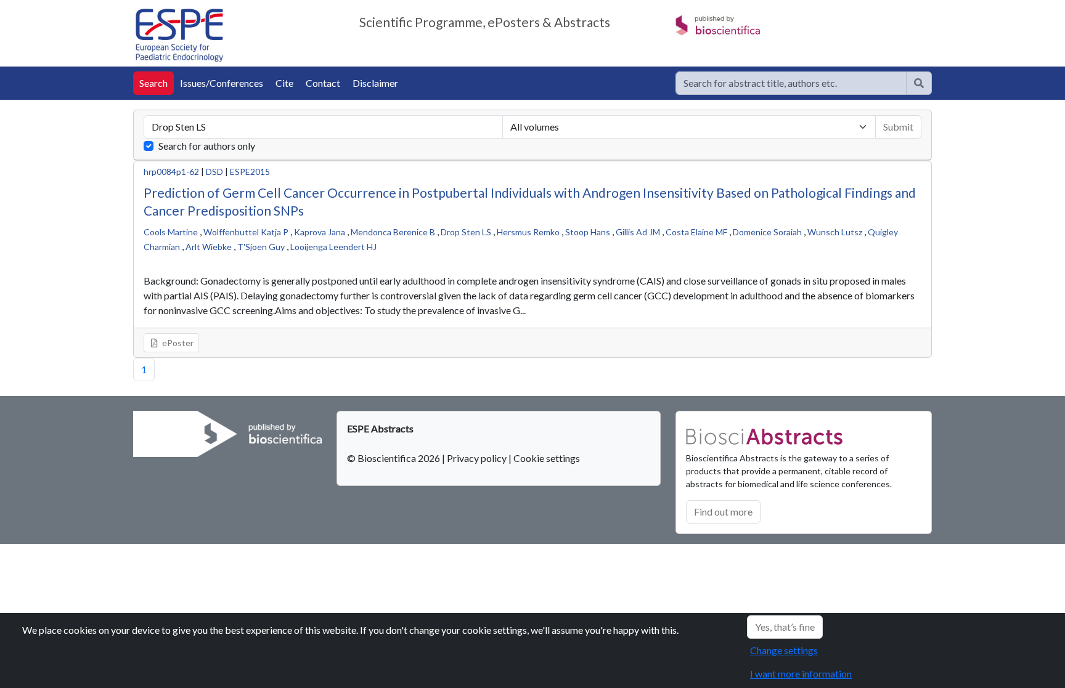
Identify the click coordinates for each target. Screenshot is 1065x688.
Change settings (784, 650)
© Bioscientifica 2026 (394, 458)
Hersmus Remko (528, 232)
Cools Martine (171, 232)
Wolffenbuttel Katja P (245, 232)
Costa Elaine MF (696, 232)
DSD (214, 171)
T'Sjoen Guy (261, 246)
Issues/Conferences (221, 83)
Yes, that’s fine (785, 627)
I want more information (801, 673)
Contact (323, 83)
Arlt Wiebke (209, 246)
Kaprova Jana (319, 232)
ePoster (177, 343)
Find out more (723, 511)
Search (153, 83)
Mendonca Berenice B (393, 232)
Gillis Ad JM (638, 232)
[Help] (919, 83)
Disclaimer (375, 83)
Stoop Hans (587, 232)
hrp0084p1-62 (171, 171)
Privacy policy (477, 458)
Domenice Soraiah (767, 232)
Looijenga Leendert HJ (333, 246)
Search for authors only (206, 146)
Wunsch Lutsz (834, 232)
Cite (284, 83)
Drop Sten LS (466, 232)
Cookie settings (546, 458)
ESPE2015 (250, 171)
